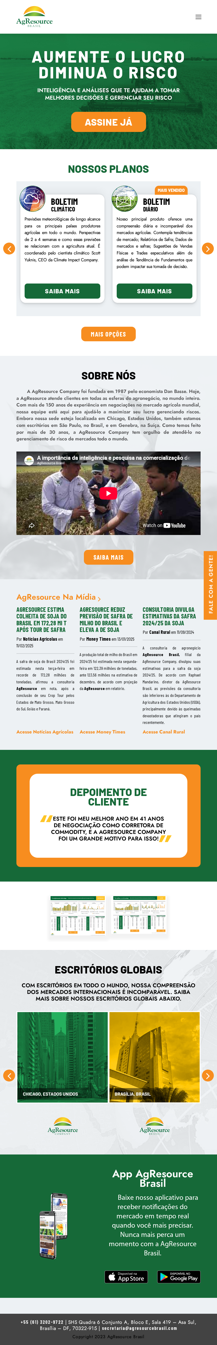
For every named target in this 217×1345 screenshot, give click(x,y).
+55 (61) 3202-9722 (42, 1322)
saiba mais (108, 557)
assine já (109, 121)
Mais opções (108, 334)
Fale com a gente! (211, 584)
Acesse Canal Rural (164, 731)
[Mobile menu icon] (198, 17)
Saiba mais (62, 291)
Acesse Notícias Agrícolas (44, 731)
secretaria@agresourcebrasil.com (139, 1328)
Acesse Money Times (102, 731)
